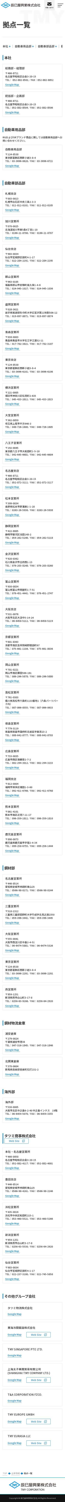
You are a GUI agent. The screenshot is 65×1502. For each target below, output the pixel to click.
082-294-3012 (20, 762)
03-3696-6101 (20, 371)
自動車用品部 (23, 46)
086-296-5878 (20, 676)
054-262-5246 (20, 537)
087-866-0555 (20, 707)
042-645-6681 (20, 454)
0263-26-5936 (20, 510)
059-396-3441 (20, 918)
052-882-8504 (20, 107)
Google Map (12, 84)
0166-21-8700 (20, 233)
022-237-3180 (20, 1274)
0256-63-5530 (20, 1246)
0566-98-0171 (20, 890)
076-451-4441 (20, 593)
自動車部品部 (46, 46)
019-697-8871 (20, 316)
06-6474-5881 (20, 945)
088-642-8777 (20, 735)
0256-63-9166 (20, 1001)
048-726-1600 (20, 427)
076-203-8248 (20, 565)
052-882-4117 (20, 1163)
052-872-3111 (20, 482)
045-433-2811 (20, 399)
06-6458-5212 (20, 621)
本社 (5, 46)
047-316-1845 (20, 1045)
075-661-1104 (20, 648)
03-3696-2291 (20, 973)
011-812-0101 (20, 205)
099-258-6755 (20, 846)
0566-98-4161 (20, 1191)
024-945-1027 (20, 288)
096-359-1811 (20, 818)
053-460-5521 (20, 1218)
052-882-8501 (20, 80)
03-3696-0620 (20, 161)
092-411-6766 (20, 790)
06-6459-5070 (20, 1113)
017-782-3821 (20, 343)
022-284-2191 (20, 260)
